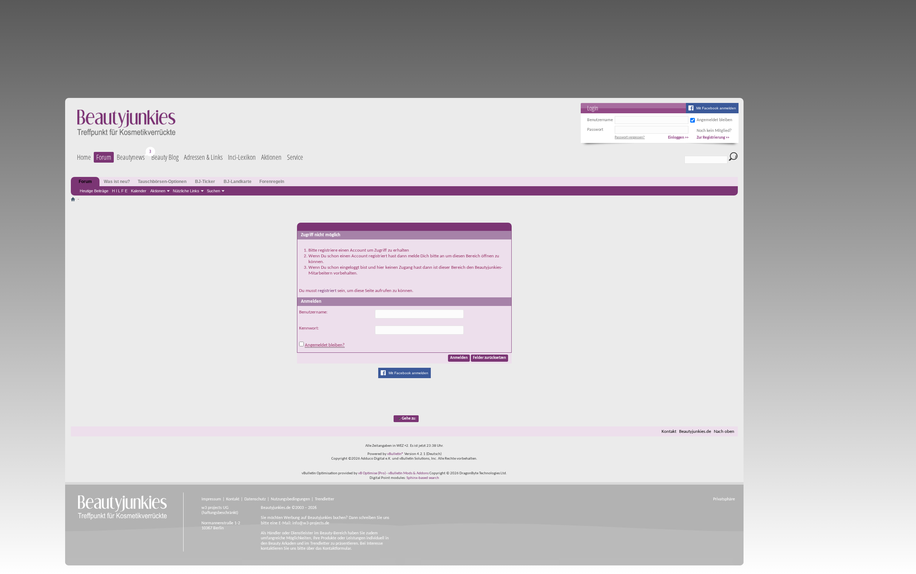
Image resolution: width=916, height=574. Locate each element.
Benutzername (600, 120)
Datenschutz (255, 499)
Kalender (138, 191)
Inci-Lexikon (242, 157)
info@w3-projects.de (310, 523)
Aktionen (157, 191)
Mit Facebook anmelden (716, 108)
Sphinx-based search (422, 478)
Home (84, 157)
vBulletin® (395, 454)
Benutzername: (313, 312)
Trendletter (324, 499)
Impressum (211, 499)
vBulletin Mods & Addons (408, 473)
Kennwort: (309, 328)
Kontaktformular (337, 548)
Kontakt (669, 431)
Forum (103, 157)
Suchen (213, 191)
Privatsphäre (724, 499)
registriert (327, 290)
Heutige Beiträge (94, 191)
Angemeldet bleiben (714, 120)
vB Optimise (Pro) (372, 473)
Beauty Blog (165, 157)
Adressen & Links (203, 157)
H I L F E (119, 191)
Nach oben (724, 431)
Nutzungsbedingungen (290, 499)
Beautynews (131, 157)
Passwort (595, 130)
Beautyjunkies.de (695, 431)
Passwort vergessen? (630, 137)
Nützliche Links (186, 191)
